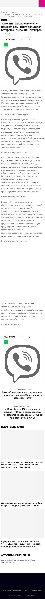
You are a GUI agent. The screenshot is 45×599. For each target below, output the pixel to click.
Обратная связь (29, 595)
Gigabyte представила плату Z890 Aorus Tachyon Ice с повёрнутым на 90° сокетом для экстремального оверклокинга (21, 544)
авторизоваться (7, 562)
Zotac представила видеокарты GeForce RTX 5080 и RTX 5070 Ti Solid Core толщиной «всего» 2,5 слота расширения (22, 465)
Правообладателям (15, 595)
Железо (4, 20)
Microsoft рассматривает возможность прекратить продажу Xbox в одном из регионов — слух (22, 395)
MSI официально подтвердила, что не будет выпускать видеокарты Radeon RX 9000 (22, 504)
